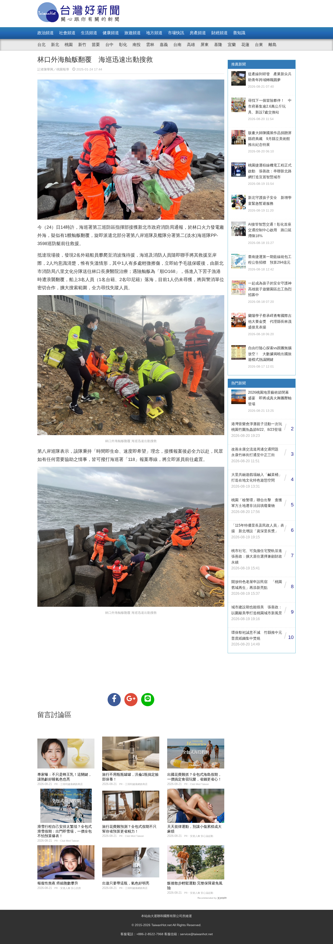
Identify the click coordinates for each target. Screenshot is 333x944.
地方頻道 (154, 33)
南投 (137, 44)
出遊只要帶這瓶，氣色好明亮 (125, 883)
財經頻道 (219, 33)
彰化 (123, 44)
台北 (41, 44)
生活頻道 (89, 33)
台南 (177, 44)
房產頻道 (198, 33)
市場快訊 (176, 33)
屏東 (204, 44)
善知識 (239, 33)
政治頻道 (45, 33)
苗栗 (96, 44)
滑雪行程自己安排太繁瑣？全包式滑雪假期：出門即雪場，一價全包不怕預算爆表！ (64, 831)
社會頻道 (67, 33)
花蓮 (245, 44)
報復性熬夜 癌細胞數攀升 (57, 883)
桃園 (69, 44)
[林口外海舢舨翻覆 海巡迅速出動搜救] (114, 699)
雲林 (150, 44)
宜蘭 (232, 44)
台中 (109, 44)
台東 (259, 44)
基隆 (218, 44)
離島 (272, 44)
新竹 (82, 44)
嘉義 (164, 44)
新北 (55, 44)
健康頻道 (111, 33)
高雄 (191, 44)
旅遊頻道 (132, 33)
